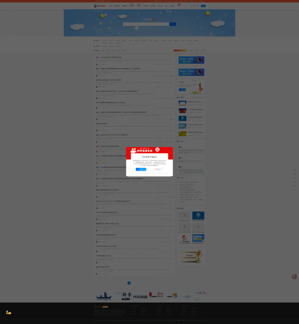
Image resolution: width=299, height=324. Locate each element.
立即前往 (141, 169)
